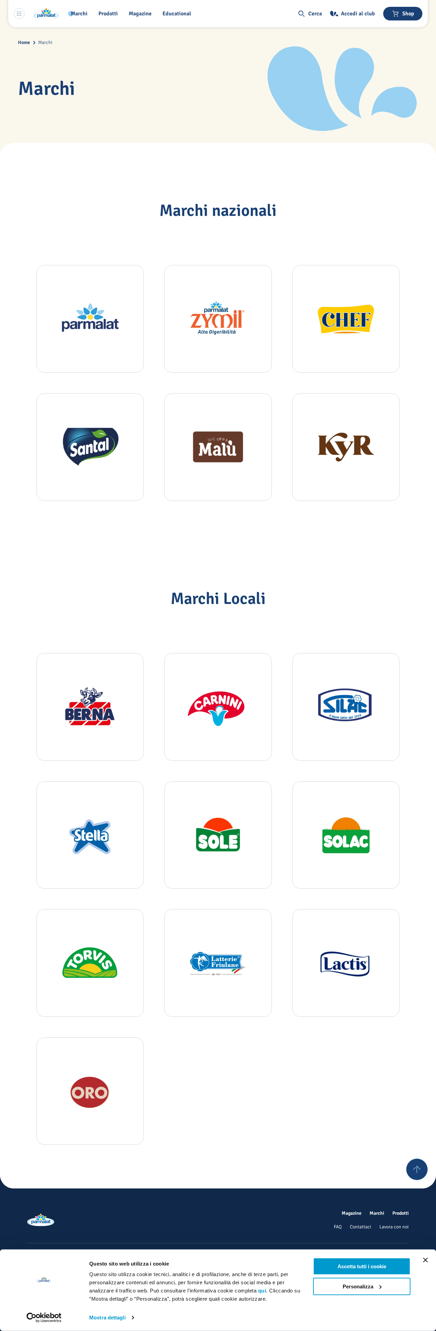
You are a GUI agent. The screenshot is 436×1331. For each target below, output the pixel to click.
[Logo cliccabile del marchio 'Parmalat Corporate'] (46, 13)
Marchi (45, 42)
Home (24, 42)
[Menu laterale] (19, 13)
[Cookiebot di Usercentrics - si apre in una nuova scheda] (44, 1318)
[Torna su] (417, 1169)
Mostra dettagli (107, 1317)
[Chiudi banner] (425, 1260)
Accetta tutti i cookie (362, 1266)
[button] (109, 13)
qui (262, 1290)
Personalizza (358, 1286)
